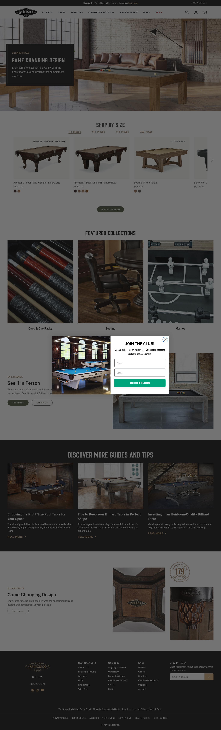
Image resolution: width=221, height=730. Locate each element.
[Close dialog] (165, 339)
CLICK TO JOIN (140, 383)
